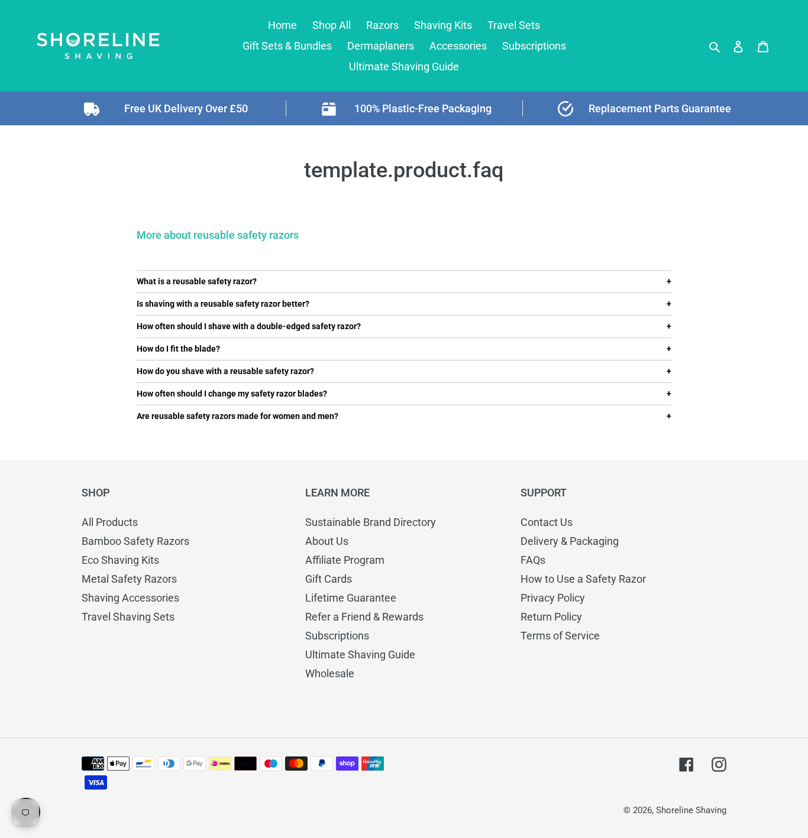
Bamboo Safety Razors (135, 541)
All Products (110, 522)
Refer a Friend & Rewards (364, 616)
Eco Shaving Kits (120, 560)
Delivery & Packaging (570, 541)
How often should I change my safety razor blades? (232, 393)
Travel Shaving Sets (128, 616)
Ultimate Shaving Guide (360, 654)
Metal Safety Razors (129, 579)
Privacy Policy (553, 598)
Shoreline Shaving (691, 810)
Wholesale (329, 673)
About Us (326, 541)
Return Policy (551, 616)
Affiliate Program (344, 560)
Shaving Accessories (130, 598)
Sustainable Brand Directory (370, 522)
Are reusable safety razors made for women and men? (237, 416)
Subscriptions (337, 635)
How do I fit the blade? (178, 348)
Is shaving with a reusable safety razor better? (223, 303)
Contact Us (547, 522)
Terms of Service (560, 635)
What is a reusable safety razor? (197, 281)
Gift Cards (328, 579)
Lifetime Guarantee (350, 598)
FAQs (533, 560)
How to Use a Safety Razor (583, 579)
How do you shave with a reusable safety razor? (225, 371)
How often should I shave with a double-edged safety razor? (249, 326)
